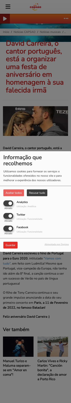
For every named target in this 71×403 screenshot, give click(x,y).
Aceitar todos (14, 193)
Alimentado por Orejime (57, 244)
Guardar (10, 245)
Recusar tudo (37, 193)
